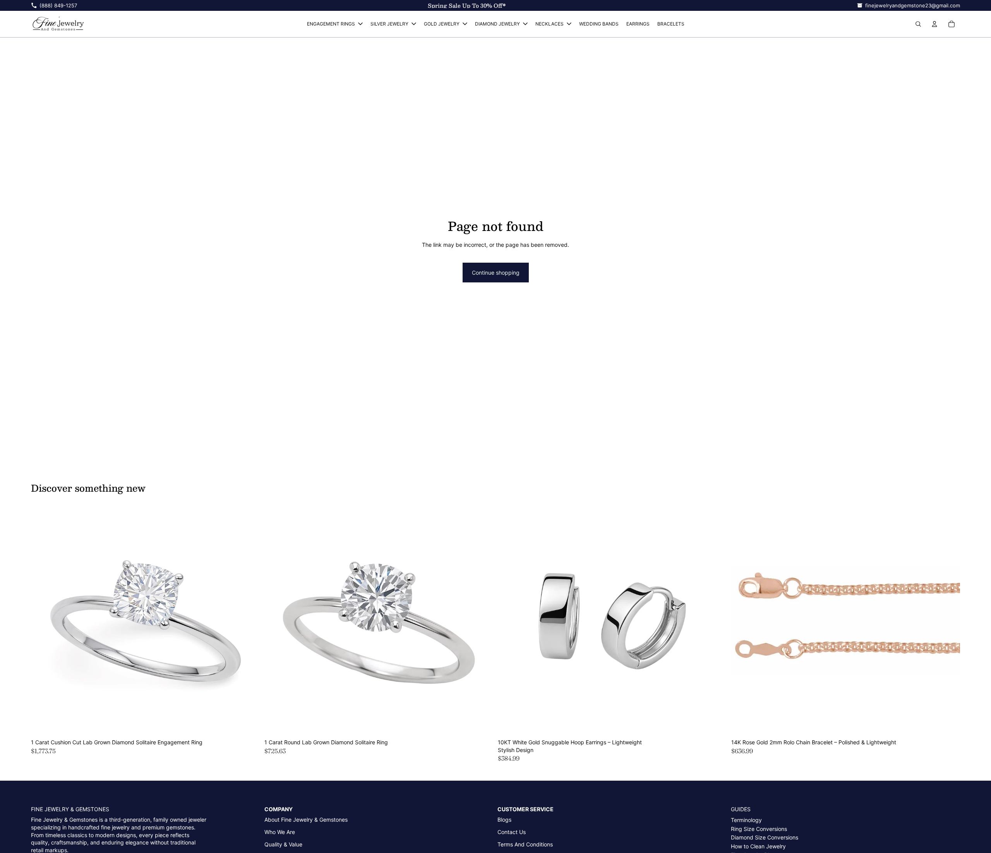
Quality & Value (283, 844)
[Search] (918, 23)
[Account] (934, 23)
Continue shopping (496, 272)
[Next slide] (248, 621)
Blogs (504, 819)
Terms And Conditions (525, 844)
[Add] (248, 723)
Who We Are (279, 832)
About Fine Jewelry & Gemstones (306, 819)
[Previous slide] (42, 621)
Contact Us (511, 832)
